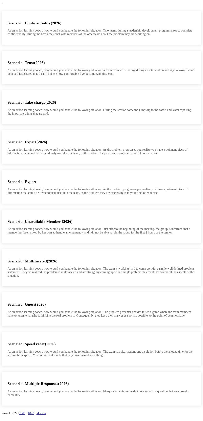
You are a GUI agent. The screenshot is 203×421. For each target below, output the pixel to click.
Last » (42, 413)
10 (29, 413)
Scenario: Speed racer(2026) (32, 344)
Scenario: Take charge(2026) (32, 102)
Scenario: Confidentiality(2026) (34, 23)
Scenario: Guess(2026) (27, 304)
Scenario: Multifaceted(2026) (32, 261)
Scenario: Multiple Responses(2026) (38, 383)
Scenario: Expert (22, 181)
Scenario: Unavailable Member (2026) (40, 221)
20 (32, 413)
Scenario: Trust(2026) (26, 62)
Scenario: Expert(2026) (27, 142)
